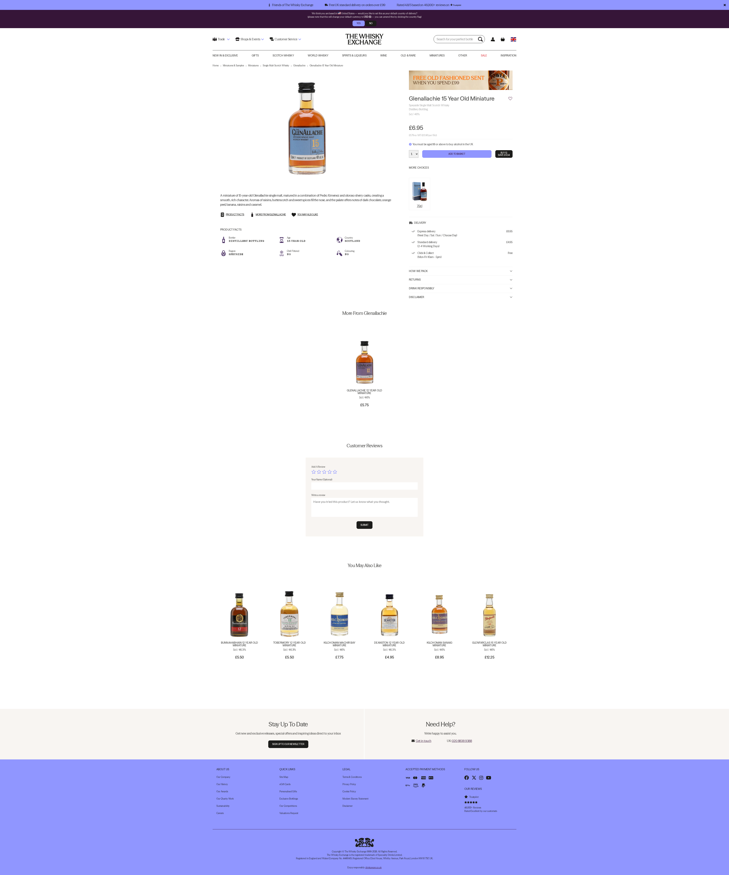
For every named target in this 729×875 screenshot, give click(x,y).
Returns (415, 279)
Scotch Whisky (283, 55)
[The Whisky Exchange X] (474, 777)
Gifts (255, 55)
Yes (359, 23)
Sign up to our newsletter (288, 744)
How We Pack (418, 271)
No (370, 23)
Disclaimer (416, 297)
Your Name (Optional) (321, 479)
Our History (222, 784)
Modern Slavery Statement (355, 798)
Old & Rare (408, 55)
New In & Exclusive (225, 55)
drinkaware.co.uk (373, 867)
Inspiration (508, 55)
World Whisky (318, 55)
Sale (484, 55)
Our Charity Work (225, 798)
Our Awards (222, 791)
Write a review (318, 495)
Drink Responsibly (421, 288)
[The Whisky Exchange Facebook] (466, 777)
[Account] (493, 39)
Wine (383, 55)
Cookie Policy (349, 791)
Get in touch (423, 741)
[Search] (481, 39)
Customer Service (286, 39)
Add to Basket (456, 153)
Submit (365, 525)
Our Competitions (288, 805)
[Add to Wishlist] (510, 99)
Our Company (223, 777)
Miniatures (437, 55)
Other (462, 55)
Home (216, 65)
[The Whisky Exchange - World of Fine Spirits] (364, 39)
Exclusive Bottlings (288, 798)
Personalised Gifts (288, 791)
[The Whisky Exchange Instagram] (481, 777)
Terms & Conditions (352, 777)
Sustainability (223, 805)
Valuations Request (288, 813)
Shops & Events (250, 39)
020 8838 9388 (462, 741)
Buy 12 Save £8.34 (504, 153)
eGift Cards (284, 784)
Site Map (283, 777)
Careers (220, 813)
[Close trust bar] (724, 5)
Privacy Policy (349, 784)
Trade (221, 39)
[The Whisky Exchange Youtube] (488, 777)
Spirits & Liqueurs (354, 55)
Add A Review (318, 466)
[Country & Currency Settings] (513, 39)
